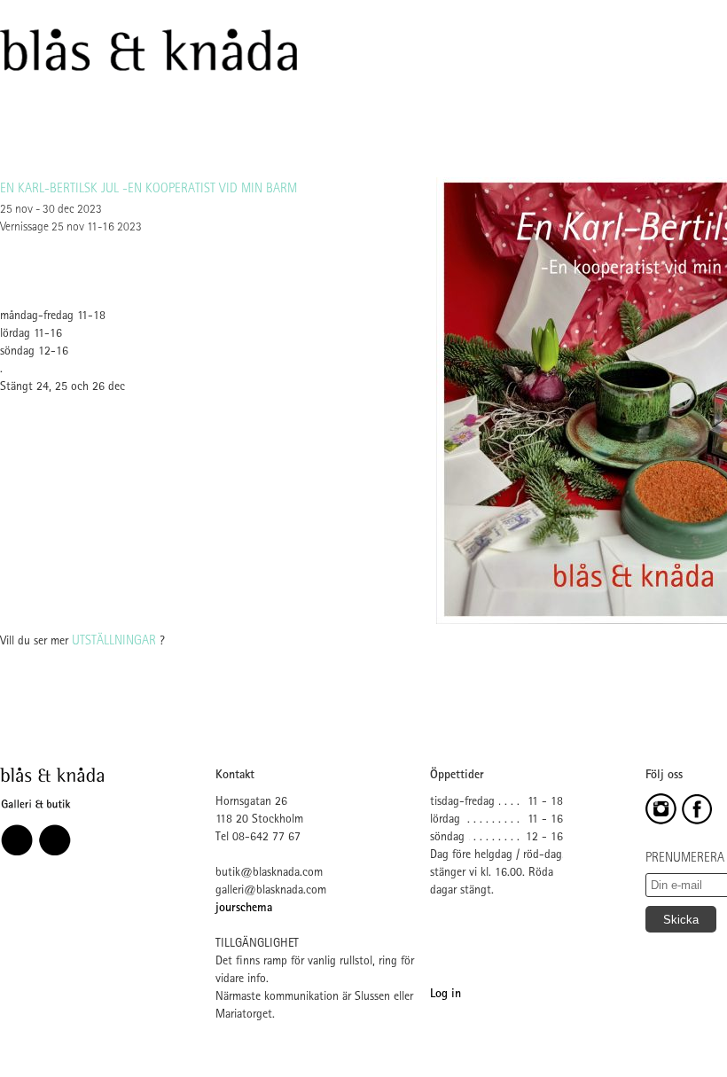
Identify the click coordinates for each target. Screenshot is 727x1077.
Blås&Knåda (148, 50)
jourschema (243, 908)
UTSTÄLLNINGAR (114, 642)
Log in (445, 994)
